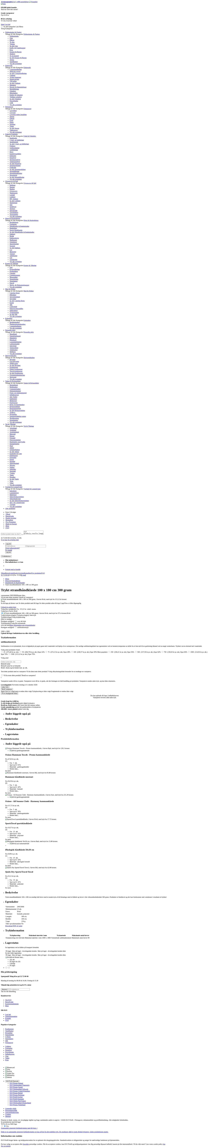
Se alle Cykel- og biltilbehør (19, 144)
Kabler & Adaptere (16, 95)
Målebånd (13, 495)
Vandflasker (14, 62)
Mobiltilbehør (14, 89)
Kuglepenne (14, 367)
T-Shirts (8, 1037)
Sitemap (8, 1116)
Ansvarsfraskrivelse (12, 1112)
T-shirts (12, 473)
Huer (11, 446)
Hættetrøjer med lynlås (17, 442)
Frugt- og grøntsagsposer (18, 393)
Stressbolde (13, 211)
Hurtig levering (10, 518)
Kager (12, 303)
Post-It (12, 283)
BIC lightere (14, 199)
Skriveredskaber (10, 356)
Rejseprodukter (15, 407)
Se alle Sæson (14, 128)
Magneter (13, 252)
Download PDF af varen (13, 926)
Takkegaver (14, 130)
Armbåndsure (14, 432)
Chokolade (13, 307)
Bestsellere (9, 520)
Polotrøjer (13, 457)
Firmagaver (9, 107)
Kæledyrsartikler (15, 154)
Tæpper (12, 254)
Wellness (13, 352)
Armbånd (13, 430)
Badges (12, 189)
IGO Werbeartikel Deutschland (20, 1103)
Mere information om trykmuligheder (22, 625)
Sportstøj (13, 471)
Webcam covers (15, 71)
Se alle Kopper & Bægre (18, 58)
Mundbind (13, 334)
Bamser (12, 187)
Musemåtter (14, 277)
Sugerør (12, 246)
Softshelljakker (15, 450)
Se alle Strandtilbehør (17, 177)
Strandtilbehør (14, 171)
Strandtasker (14, 420)
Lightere (12, 197)
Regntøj (12, 461)
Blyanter (12, 359)
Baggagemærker (15, 408)
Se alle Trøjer (14, 479)
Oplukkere (13, 242)
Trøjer (12, 475)
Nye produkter (36, 573)
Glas (11, 38)
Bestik (12, 236)
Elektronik (8, 66)
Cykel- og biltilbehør (17, 140)
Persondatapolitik (11, 1110)
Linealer (12, 273)
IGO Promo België (16, 1093)
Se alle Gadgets (15, 83)
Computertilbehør (16, 69)
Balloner (12, 185)
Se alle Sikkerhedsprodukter (19, 501)
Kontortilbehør (15, 269)
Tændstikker (14, 213)
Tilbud (7, 514)
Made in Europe (11, 524)
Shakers (12, 54)
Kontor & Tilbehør (11, 263)
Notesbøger (14, 281)
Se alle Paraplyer (15, 164)
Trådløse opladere (16, 97)
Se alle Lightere (15, 201)
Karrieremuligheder (12, 1004)
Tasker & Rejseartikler (13, 381)
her (164, 1144)
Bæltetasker (14, 387)
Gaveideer (13, 111)
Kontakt (8, 1018)
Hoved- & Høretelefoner (18, 87)
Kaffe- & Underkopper (17, 48)
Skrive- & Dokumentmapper (19, 285)
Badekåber (13, 228)
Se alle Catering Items (17, 301)
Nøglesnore (14, 193)
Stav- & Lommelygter (17, 503)
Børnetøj (13, 434)
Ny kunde (8, 550)
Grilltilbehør (14, 150)
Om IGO (8, 1000)
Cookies (8, 1114)
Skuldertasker (14, 418)
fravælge (26, 1144)
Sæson (12, 116)
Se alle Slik (13, 314)
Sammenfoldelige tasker (18, 416)
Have (11, 152)
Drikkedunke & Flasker (13, 32)
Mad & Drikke (10, 289)
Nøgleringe (13, 203)
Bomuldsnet (14, 385)
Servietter (13, 299)
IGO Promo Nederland (17, 1105)
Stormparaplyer (15, 160)
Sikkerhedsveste (15, 499)
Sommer (12, 124)
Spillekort (13, 207)
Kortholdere (14, 271)
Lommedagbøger (15, 326)
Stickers (12, 209)
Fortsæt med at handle (12, 569)
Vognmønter (14, 214)
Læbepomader (14, 344)
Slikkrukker (14, 310)
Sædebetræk (14, 142)
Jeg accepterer (6, 1146)
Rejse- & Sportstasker (17, 405)
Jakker (12, 448)
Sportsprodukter (15, 165)
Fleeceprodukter (15, 440)
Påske (12, 122)
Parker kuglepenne (16, 369)
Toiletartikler (14, 348)
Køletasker (13, 399)
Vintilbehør (13, 260)
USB (11, 103)
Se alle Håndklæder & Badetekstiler (22, 232)
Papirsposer (14, 403)
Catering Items (15, 293)
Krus (11, 50)
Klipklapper (14, 456)
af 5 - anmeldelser (15, 2)
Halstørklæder (14, 444)
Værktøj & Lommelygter (13, 487)
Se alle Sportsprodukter (18, 169)
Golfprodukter (14, 148)
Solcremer (13, 346)
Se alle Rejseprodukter (17, 410)
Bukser (12, 436)
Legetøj (12, 195)
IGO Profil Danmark (12, 1081)
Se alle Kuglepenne (16, 373)
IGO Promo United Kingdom (20, 1091)
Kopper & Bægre (16, 52)
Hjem (7, 579)
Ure (11, 258)
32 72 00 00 (5, 575)
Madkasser (13, 240)
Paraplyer (13, 158)
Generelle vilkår (10, 1108)
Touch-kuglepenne (16, 371)
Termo (12, 60)
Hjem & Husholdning (12, 218)
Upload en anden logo (8, 607)
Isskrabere (13, 491)
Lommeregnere (15, 275)
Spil (11, 205)
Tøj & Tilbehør (10, 424)
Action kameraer (15, 77)
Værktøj (12, 505)
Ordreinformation (11, 1016)
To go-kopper (14, 56)
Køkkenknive (14, 238)
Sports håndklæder (16, 230)
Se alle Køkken (15, 248)
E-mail (23, 575)
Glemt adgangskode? (12, 548)
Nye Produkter (10, 522)
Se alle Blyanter (15, 365)
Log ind (8, 544)
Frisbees (12, 146)
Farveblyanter (14, 361)
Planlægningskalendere (17, 324)
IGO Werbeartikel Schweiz (19, 1089)
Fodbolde (13, 167)
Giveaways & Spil (11, 181)
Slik (11, 305)
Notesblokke (14, 279)
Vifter (11, 483)
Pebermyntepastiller (16, 309)
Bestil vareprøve (7, 689)
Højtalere (13, 85)
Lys (11, 250)
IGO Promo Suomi (16, 1087)
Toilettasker (14, 350)
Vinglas (12, 44)
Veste (11, 481)
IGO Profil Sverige (16, 1097)
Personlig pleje (10, 330)
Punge (12, 459)
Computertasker (15, 389)
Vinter (12, 126)
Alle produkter (10, 508)
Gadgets (12, 75)
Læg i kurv (5, 687)
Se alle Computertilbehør (18, 73)
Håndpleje (13, 338)
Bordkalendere (15, 322)
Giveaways (13, 191)
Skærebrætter (14, 244)
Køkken (12, 234)
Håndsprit (13, 340)
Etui (11, 267)
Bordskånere (14, 222)
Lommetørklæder (15, 342)
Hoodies (12, 477)
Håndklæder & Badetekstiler (19, 226)
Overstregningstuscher (17, 375)
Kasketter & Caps (16, 454)
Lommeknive (14, 493)
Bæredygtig (9, 516)
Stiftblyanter (14, 363)
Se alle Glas (14, 46)
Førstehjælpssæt (15, 336)
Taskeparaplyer (15, 162)
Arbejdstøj (13, 428)
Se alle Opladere (15, 99)
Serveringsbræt (15, 297)
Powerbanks (14, 101)
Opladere (13, 91)
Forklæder (13, 224)
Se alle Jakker (14, 452)
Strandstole (13, 175)
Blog (7, 526)
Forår (11, 120)
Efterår (12, 118)
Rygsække (13, 414)
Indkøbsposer (14, 395)
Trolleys (12, 412)
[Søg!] (22, 534)
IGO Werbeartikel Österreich (19, 1085)
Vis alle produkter (16, 64)
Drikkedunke (14, 36)
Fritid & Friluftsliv (11, 134)
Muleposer (13, 401)
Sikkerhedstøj (14, 463)
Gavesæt (13, 113)
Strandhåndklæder (16, 173)
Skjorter (12, 465)
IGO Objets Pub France (18, 1101)
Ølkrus (12, 40)
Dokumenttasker (15, 391)
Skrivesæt (13, 377)
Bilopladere (14, 93)
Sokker (12, 467)
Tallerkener (13, 256)
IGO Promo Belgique (17, 1095)
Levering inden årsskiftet (18, 115)
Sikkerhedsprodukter (17, 497)
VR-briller (13, 81)
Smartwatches (14, 79)
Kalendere (8, 318)
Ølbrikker (13, 295)
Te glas (12, 42)
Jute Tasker (13, 397)
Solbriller (13, 469)
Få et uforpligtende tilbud (9, 693)
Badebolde (13, 138)
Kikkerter (13, 156)
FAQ (7, 528)
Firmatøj (12, 438)
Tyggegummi (14, 312)
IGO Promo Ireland (16, 1083)
